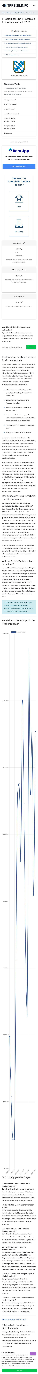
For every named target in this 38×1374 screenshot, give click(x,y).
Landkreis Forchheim (18, 13)
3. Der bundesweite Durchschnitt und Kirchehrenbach (17, 43)
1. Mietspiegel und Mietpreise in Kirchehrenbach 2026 (17, 35)
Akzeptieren (19, 1370)
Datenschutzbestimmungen (23, 1366)
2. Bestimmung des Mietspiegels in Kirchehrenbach (17, 39)
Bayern (9, 13)
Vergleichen (31, 347)
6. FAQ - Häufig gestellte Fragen (12, 55)
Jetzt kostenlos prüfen (19, 166)
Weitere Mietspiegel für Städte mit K (14, 1319)
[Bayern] (19, 67)
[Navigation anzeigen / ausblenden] (34, 5)
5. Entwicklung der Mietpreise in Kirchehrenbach (16, 51)
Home (3, 13)
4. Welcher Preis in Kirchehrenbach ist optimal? (16, 47)
